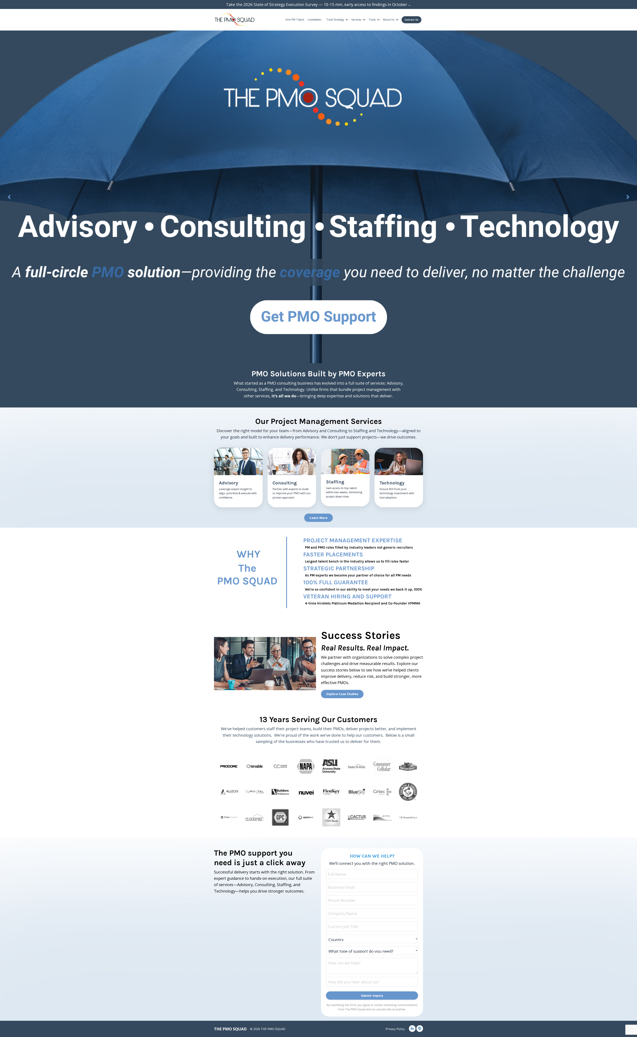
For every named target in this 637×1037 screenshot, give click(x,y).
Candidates (314, 19)
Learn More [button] (318, 518)
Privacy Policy (395, 1029)
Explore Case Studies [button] (342, 694)
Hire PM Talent (294, 19)
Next (628, 197)
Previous (9, 197)
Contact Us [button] (412, 19)
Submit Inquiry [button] (372, 996)
